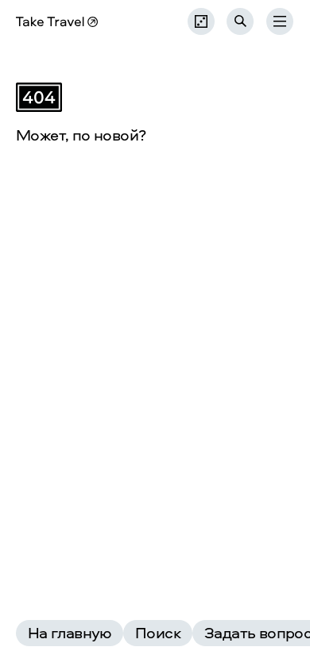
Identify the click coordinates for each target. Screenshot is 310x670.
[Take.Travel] (57, 22)
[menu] (280, 21)
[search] (240, 21)
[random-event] (201, 21)
